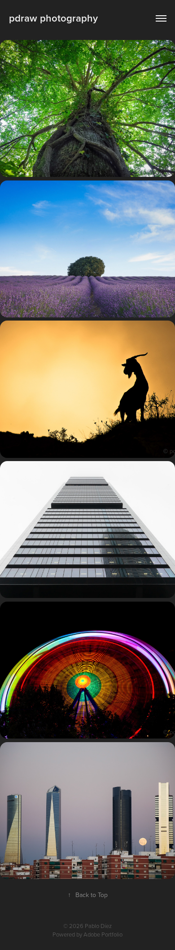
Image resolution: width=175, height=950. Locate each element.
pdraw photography (53, 18)
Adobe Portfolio (102, 934)
